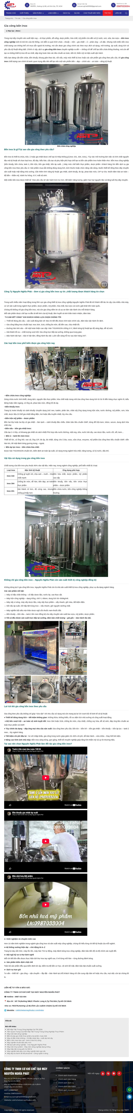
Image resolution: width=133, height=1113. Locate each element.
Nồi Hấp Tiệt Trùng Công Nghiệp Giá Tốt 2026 (24, 1029)
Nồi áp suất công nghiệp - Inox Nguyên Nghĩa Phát (26, 1045)
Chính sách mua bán (66, 1090)
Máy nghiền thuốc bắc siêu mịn (19, 1043)
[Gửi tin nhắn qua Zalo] (129, 1097)
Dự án (76, 13)
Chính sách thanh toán (67, 1075)
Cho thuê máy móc (92, 13)
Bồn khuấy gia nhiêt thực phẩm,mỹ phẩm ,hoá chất (27, 1036)
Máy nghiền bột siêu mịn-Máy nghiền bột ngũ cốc (26, 1051)
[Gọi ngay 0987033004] (129, 1090)
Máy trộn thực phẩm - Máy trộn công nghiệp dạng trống (28, 1047)
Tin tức (108, 13)
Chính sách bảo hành (67, 1087)
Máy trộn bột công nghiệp (17, 1034)
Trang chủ (11, 13)
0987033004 (123, 6)
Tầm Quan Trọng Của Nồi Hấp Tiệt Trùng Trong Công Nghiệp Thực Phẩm (35, 1032)
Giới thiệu (24, 13)
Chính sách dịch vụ (66, 1083)
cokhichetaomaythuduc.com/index (30, 1010)
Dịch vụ (66, 13)
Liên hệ (118, 13)
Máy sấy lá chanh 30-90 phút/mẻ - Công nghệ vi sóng (27, 1053)
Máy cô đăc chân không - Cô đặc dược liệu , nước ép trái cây (30, 1038)
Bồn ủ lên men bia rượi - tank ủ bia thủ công (24, 1040)
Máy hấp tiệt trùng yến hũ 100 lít (19, 1049)
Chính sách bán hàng (67, 1079)
